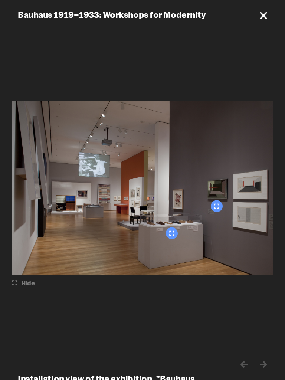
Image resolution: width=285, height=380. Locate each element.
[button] (263, 15)
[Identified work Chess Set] (172, 233)
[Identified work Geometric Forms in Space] (217, 206)
